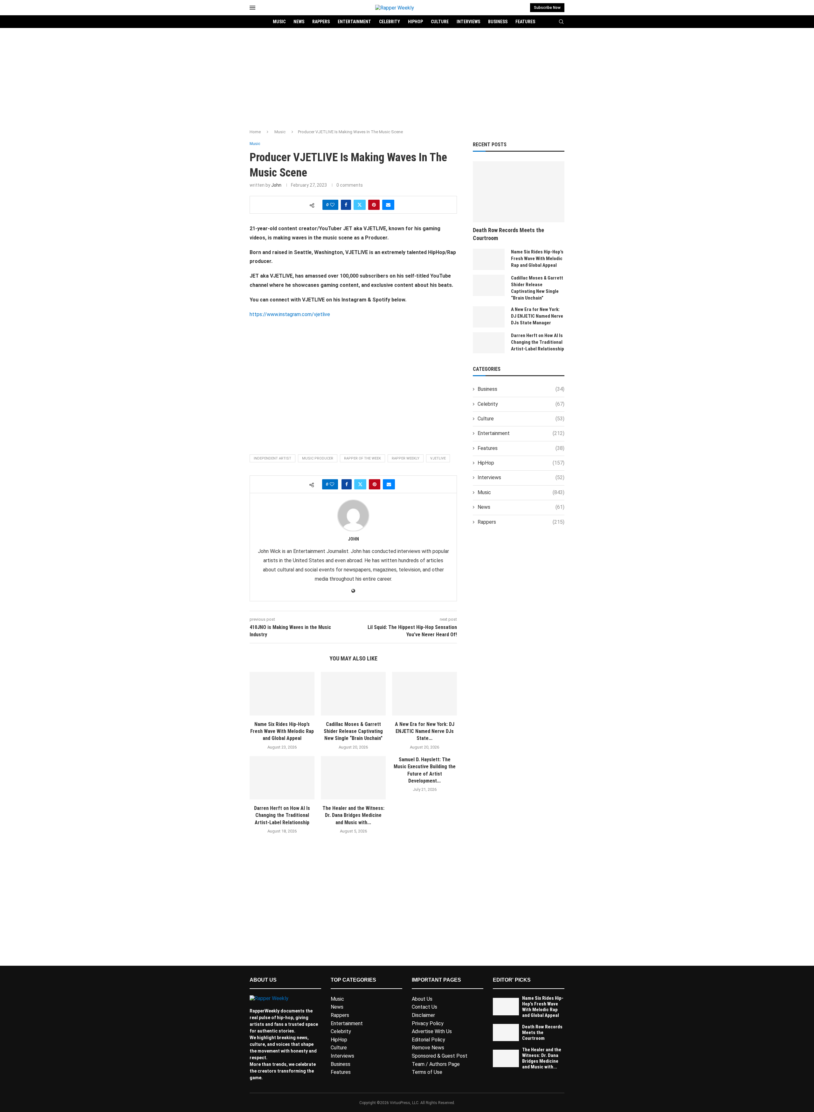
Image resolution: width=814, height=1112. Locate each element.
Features (525, 21)
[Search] (561, 21)
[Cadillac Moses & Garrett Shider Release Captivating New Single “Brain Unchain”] (353, 693)
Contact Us (424, 1007)
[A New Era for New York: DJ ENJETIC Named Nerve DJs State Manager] (424, 693)
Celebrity (389, 21)
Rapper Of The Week (362, 458)
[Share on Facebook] (346, 205)
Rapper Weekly (405, 458)
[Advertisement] (407, 75)
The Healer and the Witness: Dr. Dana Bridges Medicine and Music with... (353, 815)
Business (497, 21)
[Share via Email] (388, 205)
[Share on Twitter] (360, 205)
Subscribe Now (547, 7)
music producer (317, 458)
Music (279, 21)
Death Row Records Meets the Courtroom (508, 234)
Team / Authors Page (436, 1064)
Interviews (468, 21)
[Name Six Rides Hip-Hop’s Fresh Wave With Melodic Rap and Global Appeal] (282, 693)
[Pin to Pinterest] (374, 205)
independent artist (272, 458)
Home (255, 131)
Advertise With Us (432, 1031)
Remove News (428, 1048)
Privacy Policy (428, 1023)
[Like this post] (332, 205)
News (298, 21)
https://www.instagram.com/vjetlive (290, 314)
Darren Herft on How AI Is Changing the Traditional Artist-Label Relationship (282, 815)
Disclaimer (423, 1015)
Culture (440, 21)
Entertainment (354, 21)
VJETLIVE (438, 458)
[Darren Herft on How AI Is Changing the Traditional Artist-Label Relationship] (282, 777)
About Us (422, 999)
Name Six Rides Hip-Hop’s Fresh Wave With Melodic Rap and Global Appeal (282, 731)
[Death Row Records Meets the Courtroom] (518, 191)
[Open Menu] (252, 7)
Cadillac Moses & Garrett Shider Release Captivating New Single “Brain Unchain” (353, 731)
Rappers (321, 21)
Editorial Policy (428, 1040)
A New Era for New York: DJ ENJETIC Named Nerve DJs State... (424, 731)
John (276, 185)
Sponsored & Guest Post (439, 1056)
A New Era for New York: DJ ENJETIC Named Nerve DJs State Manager (537, 316)
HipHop (415, 21)
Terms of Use (427, 1072)
